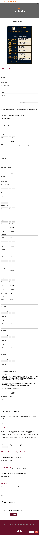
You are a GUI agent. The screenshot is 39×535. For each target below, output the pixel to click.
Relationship (3, 306)
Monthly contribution (5, 442)
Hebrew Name (4, 121)
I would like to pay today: (2, 500)
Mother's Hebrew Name (6, 130)
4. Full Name (3, 273)
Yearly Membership (5, 422)
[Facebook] (18, 531)
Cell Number (4, 77)
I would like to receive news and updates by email (12, 510)
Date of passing (4, 311)
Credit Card (4, 506)
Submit (13, 514)
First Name (2, 74)
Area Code (2, 80)
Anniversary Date (4, 205)
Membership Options (6, 374)
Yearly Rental (3, 471)
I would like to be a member (6, 455)
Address (3, 92)
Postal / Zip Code (3, 103)
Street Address (3, 95)
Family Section (4, 114)
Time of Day (3, 316)
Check (10, 506)
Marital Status (4, 201)
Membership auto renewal (7, 396)
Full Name (3, 71)
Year (12, 137)
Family (2, 144)
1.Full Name (3, 215)
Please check (3, 230)
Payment (3, 505)
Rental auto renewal (5, 476)
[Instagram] (21, 531)
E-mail (2, 87)
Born (2, 140)
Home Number (4, 82)
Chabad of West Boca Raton (10, 1)
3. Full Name (3, 253)
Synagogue (19, 8)
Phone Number (6, 80)
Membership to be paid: (6, 391)
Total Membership (5, 493)
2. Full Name (3, 234)
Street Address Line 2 (4, 98)
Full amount (4, 502)
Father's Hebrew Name (6, 125)
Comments (3, 402)
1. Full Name (3, 296)
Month (2, 137)
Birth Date (3, 134)
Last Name (11, 74)
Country (36, 103)
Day (9, 137)
